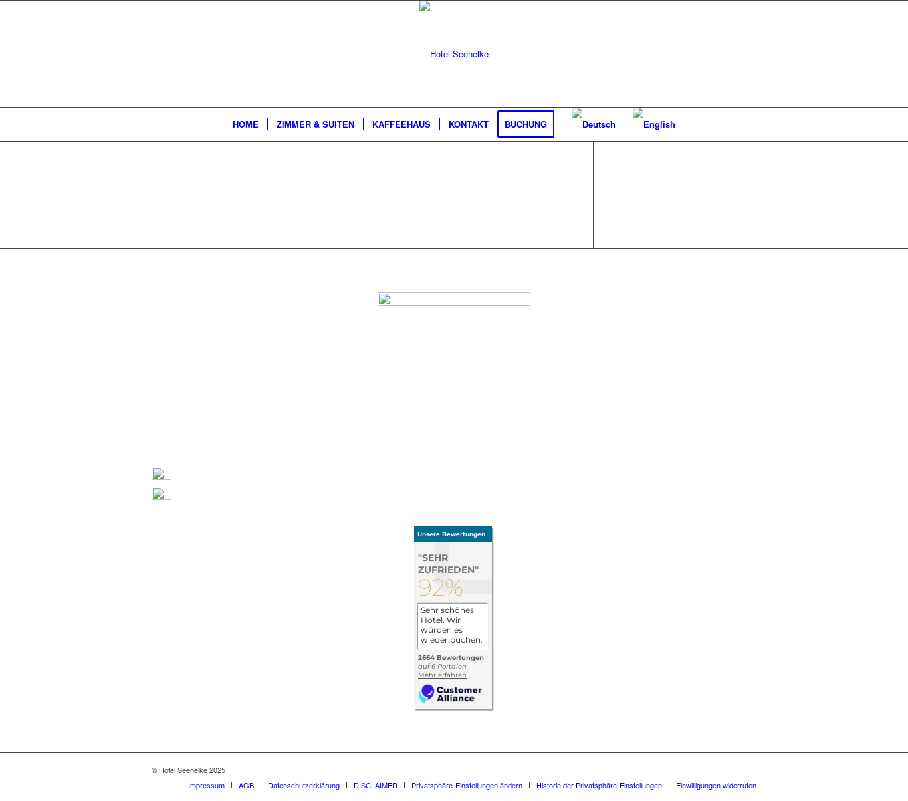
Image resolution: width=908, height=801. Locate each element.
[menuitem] (245, 124)
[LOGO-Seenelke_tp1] (454, 54)
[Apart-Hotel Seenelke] (454, 707)
